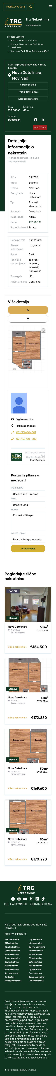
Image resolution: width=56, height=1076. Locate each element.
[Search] (30, 6)
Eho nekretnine (35, 954)
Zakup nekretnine (36, 977)
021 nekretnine (11, 943)
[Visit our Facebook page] (13, 899)
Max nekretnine (35, 965)
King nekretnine (12, 969)
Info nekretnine (35, 943)
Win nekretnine (35, 958)
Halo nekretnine (36, 950)
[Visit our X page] (31, 899)
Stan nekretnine (12, 962)
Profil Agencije (37, 459)
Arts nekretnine (11, 973)
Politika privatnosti (16, 903)
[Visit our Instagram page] (19, 899)
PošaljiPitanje (28, 548)
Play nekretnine (11, 965)
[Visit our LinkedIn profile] (37, 899)
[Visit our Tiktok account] (43, 899)
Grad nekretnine (12, 939)
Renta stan (9, 977)
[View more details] (28, 310)
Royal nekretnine (12, 947)
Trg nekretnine (35, 969)
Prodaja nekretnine (13, 981)
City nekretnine (35, 939)
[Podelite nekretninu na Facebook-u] (36, 120)
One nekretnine (35, 973)
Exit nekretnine (35, 962)
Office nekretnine (12, 950)
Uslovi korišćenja (41, 903)
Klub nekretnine (12, 954)
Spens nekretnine (12, 958)
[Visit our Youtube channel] (25, 899)
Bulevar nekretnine (37, 947)
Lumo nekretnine (36, 981)
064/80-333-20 (33, 25)
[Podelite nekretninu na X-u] (44, 120)
